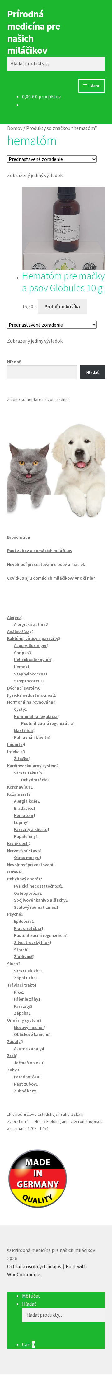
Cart (28, 1344)
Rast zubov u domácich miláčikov (39, 550)
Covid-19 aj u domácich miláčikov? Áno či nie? (51, 578)
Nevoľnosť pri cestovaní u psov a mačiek (46, 564)
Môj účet (31, 1296)
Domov (14, 128)
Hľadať (14, 361)
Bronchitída (18, 537)
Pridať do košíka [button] (62, 306)
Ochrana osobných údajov (34, 1266)
